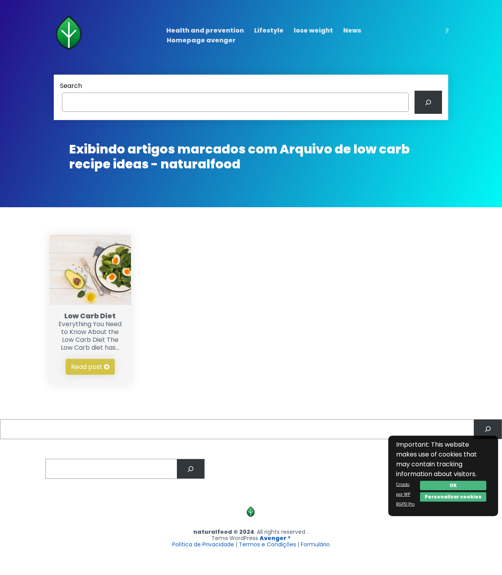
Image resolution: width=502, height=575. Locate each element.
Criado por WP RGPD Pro (405, 494)
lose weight (313, 30)
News (352, 30)
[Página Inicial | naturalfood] (70, 51)
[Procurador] (488, 429)
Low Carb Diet (90, 316)
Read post (87, 366)
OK (453, 485)
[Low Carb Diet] (90, 302)
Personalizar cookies (453, 496)
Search (71, 85)
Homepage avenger (201, 40)
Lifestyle (269, 30)
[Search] (428, 102)
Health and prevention (205, 30)
